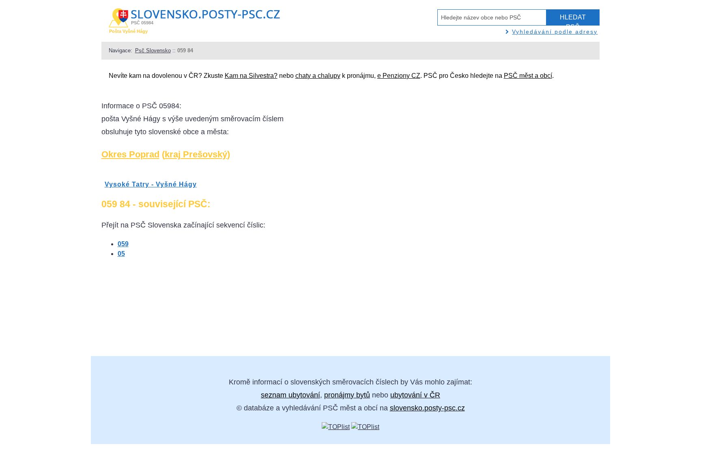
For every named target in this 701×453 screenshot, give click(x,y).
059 (123, 243)
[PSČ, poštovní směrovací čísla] (336, 426)
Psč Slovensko (153, 50)
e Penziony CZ (398, 75)
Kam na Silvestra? (251, 75)
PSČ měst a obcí (528, 75)
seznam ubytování (290, 395)
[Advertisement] (487, 221)
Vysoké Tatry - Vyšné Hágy (151, 184)
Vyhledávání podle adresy (555, 31)
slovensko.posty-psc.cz (427, 408)
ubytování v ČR (415, 395)
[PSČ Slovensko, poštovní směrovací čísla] (365, 426)
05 (121, 253)
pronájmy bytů (347, 395)
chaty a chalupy (317, 75)
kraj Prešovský (196, 154)
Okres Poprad (130, 154)
